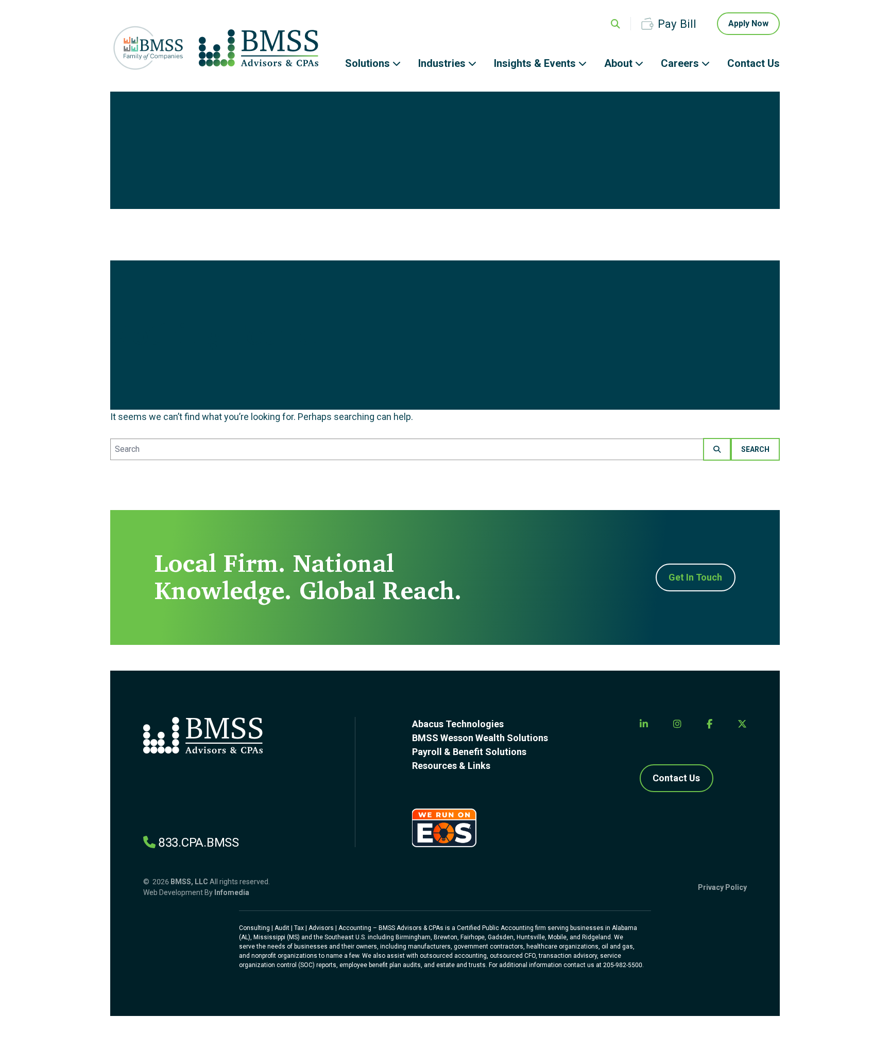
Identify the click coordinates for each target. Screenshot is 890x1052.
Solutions (367, 63)
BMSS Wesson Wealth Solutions (480, 737)
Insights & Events (535, 63)
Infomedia (231, 892)
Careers (680, 63)
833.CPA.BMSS (198, 842)
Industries (442, 63)
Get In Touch (695, 577)
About (618, 63)
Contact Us (753, 63)
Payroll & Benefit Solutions (469, 751)
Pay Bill (677, 23)
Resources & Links (451, 765)
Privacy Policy (722, 887)
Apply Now (748, 23)
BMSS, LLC (189, 882)
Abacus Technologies (458, 723)
